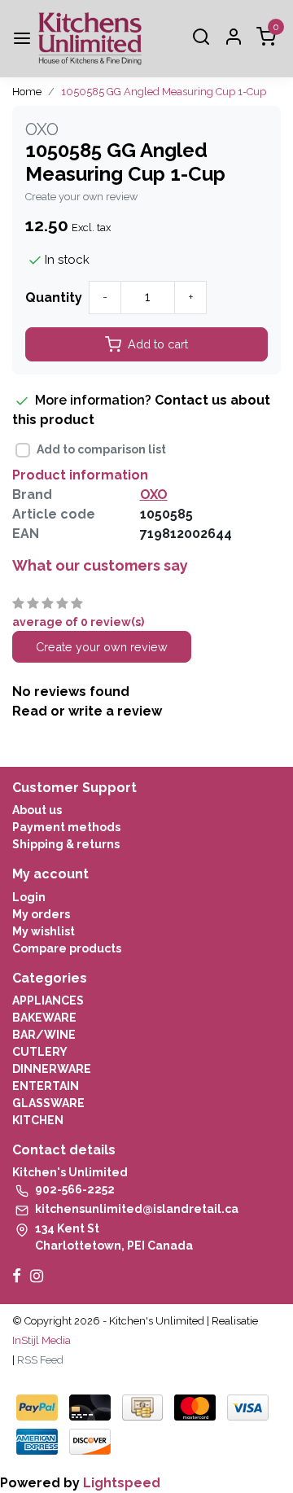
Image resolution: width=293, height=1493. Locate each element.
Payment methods (66, 827)
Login (29, 897)
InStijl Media (41, 1340)
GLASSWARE (48, 1103)
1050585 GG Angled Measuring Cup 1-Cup (163, 91)
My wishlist (43, 931)
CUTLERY (40, 1051)
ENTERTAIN (45, 1085)
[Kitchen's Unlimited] (90, 38)
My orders (41, 914)
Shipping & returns (66, 844)
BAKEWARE (44, 1017)
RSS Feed (40, 1360)
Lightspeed (121, 1483)
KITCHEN (37, 1120)
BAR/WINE (44, 1034)
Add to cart (158, 344)
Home (27, 91)
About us (37, 810)
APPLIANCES (48, 1000)
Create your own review (81, 196)
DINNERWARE (51, 1068)
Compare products (66, 948)
